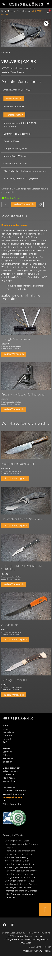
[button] (46, 23)
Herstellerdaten (14, 115)
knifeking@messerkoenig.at (29, 936)
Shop (3, 11)
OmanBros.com (42, 950)
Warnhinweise (14, 98)
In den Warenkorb (24, 204)
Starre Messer (23, 11)
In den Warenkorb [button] (14, 354)
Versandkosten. (17, 72)
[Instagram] (12, 925)
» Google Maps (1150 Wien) (18, 939)
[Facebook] (4, 925)
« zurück (5, 52)
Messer (11, 11)
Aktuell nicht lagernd (15, 478)
